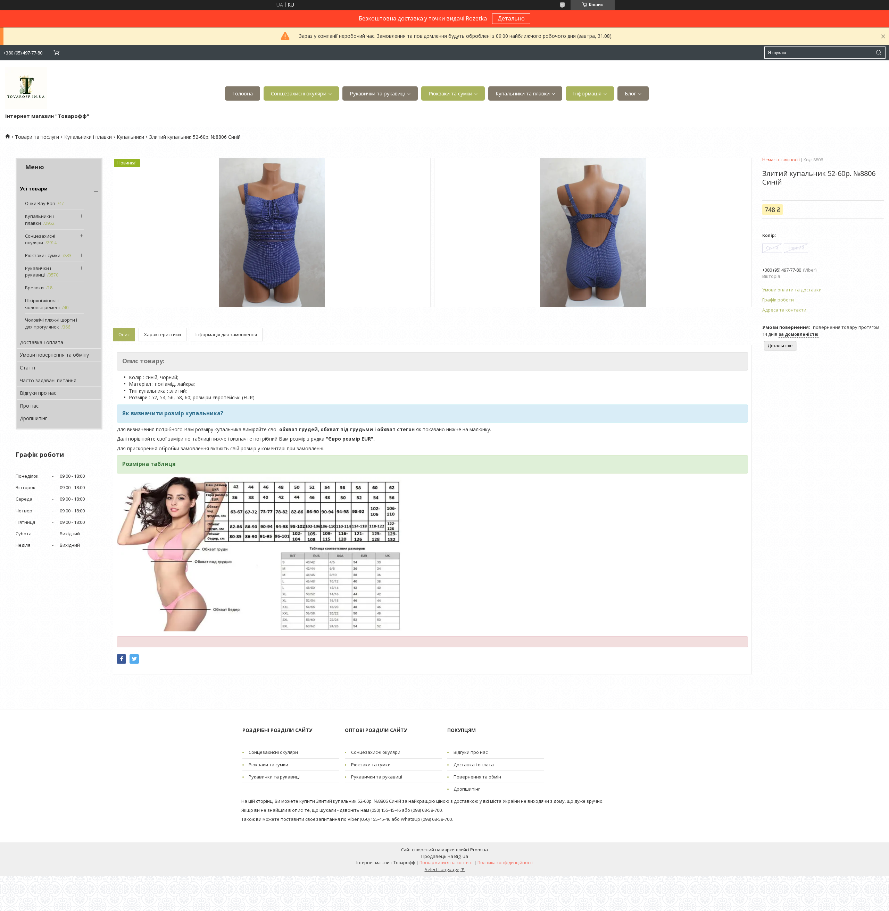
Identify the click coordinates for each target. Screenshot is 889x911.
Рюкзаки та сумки (450, 93)
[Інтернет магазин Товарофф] (26, 88)
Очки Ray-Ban (40, 203)
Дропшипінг (33, 418)
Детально (511, 18)
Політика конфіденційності (505, 863)
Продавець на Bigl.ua (444, 856)
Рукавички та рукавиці (377, 93)
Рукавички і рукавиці (38, 271)
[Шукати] (878, 52)
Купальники (130, 137)
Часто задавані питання (48, 380)
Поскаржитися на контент (446, 863)
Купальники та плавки (523, 93)
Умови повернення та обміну (54, 354)
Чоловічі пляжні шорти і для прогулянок (51, 323)
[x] (134, 659)
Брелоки (34, 287)
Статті (27, 367)
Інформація (587, 93)
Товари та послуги (37, 137)
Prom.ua (479, 849)
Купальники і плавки (88, 137)
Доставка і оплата (41, 342)
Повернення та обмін (477, 777)
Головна (242, 93)
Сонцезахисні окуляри (298, 93)
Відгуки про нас (38, 393)
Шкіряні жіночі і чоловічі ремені (42, 303)
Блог (630, 93)
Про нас (29, 405)
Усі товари (34, 188)
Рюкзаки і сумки (42, 255)
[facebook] (121, 659)
